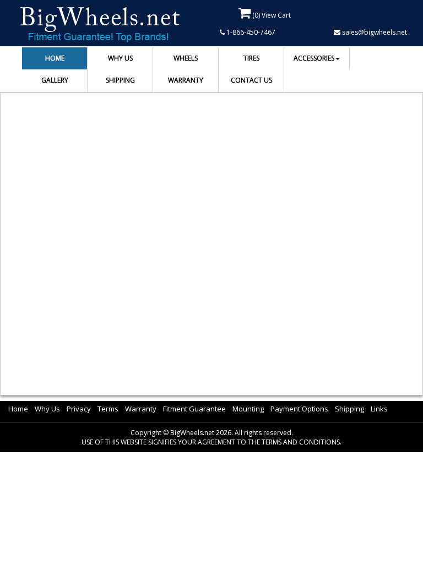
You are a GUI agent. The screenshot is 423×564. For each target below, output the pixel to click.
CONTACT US (251, 80)
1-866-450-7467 (250, 32)
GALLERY (54, 80)
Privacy (79, 409)
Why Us (47, 409)
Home (18, 409)
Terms (107, 409)
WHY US (120, 58)
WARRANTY (185, 80)
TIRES (251, 58)
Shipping (349, 409)
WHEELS (185, 58)
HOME (54, 58)
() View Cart (271, 15)
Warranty (140, 409)
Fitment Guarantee (194, 409)
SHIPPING (120, 80)
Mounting (248, 409)
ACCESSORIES (314, 58)
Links (379, 409)
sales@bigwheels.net (373, 32)
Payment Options (299, 409)
